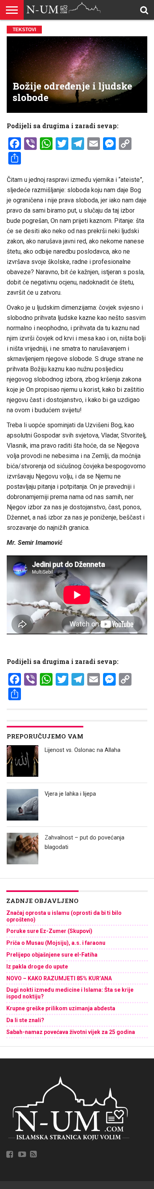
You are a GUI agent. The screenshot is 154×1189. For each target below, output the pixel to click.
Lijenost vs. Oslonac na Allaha (82, 750)
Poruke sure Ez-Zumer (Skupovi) (49, 931)
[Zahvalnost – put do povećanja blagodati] (22, 848)
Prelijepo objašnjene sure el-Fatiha (52, 955)
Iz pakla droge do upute (37, 966)
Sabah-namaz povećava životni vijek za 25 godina (70, 1032)
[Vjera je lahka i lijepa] (22, 805)
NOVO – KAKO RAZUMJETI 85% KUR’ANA (59, 978)
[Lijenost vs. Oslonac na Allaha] (22, 761)
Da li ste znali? (25, 1020)
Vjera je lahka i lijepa (70, 794)
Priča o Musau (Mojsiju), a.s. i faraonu (55, 943)
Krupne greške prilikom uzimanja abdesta (60, 1008)
